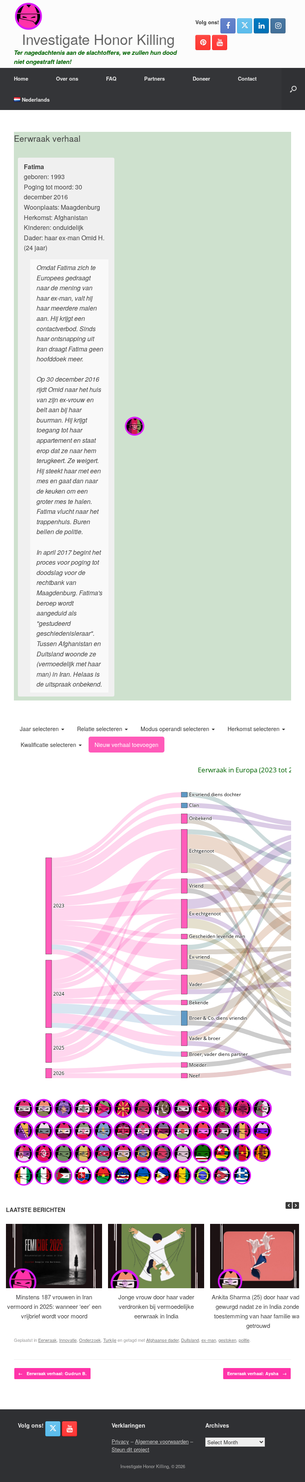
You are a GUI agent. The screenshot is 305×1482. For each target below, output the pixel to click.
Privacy (120, 1441)
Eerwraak (47, 1340)
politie (244, 1340)
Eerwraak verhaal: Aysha (257, 1373)
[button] (293, 89)
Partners (154, 78)
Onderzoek (90, 1340)
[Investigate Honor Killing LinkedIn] (261, 25)
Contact (247, 78)
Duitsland (190, 1340)
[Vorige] (289, 1205)
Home (21, 78)
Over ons (67, 78)
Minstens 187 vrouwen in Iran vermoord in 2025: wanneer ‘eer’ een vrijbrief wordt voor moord (54, 1306)
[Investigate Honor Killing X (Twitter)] (244, 25)
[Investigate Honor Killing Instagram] (278, 25)
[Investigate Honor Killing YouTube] (219, 42)
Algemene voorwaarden (162, 1441)
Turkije (109, 1340)
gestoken (227, 1340)
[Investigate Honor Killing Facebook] (228, 25)
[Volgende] (296, 1205)
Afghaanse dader (162, 1340)
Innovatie (68, 1340)
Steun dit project (130, 1449)
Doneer (201, 78)
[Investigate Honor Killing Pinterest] (202, 42)
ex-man (208, 1340)
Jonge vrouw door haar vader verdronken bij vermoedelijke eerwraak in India (156, 1306)
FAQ (111, 78)
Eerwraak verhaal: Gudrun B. (52, 1373)
